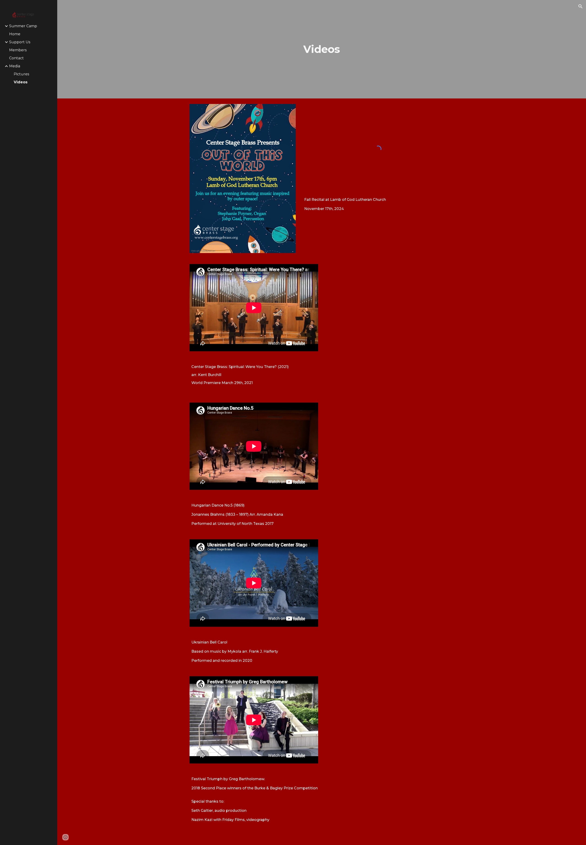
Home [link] (14, 34)
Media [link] (14, 66)
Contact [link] (16, 58)
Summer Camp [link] (23, 26)
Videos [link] (20, 82)
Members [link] (18, 50)
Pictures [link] (21, 74)
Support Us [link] (19, 42)
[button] (580, 6)
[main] (322, 49)
